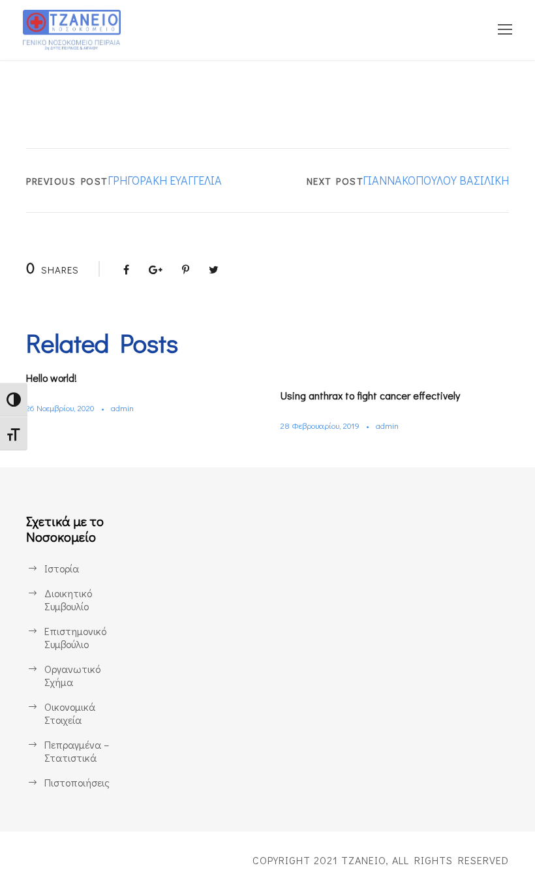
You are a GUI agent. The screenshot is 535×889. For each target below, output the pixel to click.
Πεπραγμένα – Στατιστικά (76, 751)
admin (122, 407)
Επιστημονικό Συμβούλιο (75, 637)
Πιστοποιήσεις (77, 782)
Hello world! (51, 377)
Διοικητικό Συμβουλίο (68, 599)
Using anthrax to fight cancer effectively (370, 395)
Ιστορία (61, 568)
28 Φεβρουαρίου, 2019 (320, 425)
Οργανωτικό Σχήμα (72, 675)
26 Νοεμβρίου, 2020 (60, 407)
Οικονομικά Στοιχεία (69, 713)
